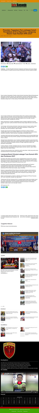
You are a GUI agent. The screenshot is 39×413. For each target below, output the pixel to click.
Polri (27, 10)
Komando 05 (4, 63)
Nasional (4, 10)
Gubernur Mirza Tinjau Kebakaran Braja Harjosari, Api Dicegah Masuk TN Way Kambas (31, 259)
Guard (35, 10)
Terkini (3, 255)
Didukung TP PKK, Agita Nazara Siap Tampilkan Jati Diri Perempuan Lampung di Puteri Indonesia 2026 (29, 217)
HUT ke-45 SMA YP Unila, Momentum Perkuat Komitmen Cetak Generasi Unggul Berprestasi (31, 333)
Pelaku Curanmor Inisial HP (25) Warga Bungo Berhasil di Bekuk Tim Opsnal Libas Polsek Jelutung (12, 318)
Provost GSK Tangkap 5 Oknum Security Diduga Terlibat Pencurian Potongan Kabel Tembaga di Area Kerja (12, 312)
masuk (7, 226)
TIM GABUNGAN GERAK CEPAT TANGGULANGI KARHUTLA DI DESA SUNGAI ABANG (30, 296)
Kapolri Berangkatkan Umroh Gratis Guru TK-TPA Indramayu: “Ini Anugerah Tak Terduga (12, 328)
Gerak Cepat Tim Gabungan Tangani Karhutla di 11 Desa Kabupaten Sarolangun (14, 366)
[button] (6, 10)
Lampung (28, 63)
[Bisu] (35, 252)
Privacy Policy (9, 1)
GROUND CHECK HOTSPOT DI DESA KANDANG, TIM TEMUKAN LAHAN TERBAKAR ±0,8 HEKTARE (30, 291)
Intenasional (10, 10)
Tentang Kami (3, 1)
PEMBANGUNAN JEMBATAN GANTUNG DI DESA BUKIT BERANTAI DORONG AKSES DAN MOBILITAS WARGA (31, 275)
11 (8, 401)
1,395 (3, 306)
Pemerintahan (33, 63)
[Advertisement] (19, 19)
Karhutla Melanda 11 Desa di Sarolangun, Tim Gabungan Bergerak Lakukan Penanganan (31, 264)
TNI (24, 10)
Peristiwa (20, 10)
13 (19, 401)
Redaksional (15, 1)
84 (2, 322)
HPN (24, 63)
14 (24, 401)
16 (35, 401)
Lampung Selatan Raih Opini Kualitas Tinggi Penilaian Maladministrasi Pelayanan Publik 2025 (10, 217)
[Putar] (2, 252)
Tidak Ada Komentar (18, 63)
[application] (19, 242)
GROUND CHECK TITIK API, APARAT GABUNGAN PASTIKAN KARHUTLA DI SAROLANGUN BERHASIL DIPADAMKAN (31, 302)
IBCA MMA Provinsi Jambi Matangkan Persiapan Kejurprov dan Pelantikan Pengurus (15, 362)
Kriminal (15, 10)
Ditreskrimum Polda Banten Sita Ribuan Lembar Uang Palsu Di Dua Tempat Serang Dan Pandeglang (31, 312)
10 (3, 401)
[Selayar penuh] (36, 252)
